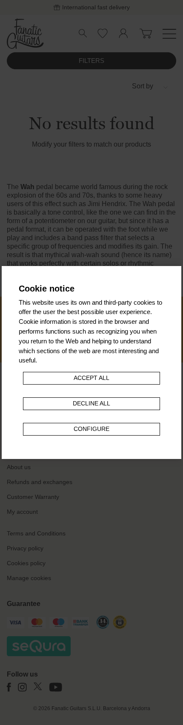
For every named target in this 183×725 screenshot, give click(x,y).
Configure (91, 429)
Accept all (91, 378)
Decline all (91, 403)
